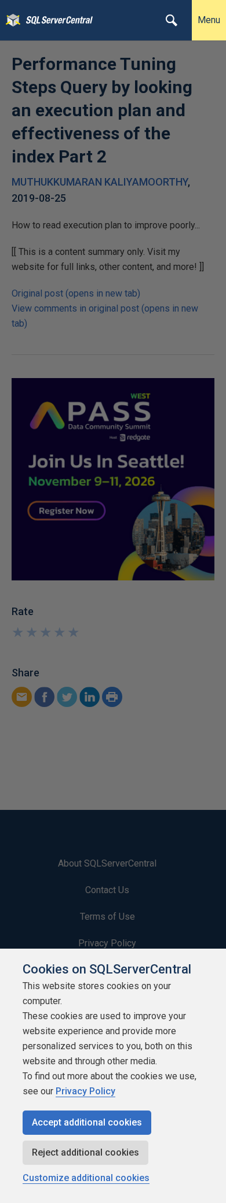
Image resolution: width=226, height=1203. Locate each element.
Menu (209, 19)
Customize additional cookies (86, 1177)
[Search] (171, 20)
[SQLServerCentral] (10, 20)
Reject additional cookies (85, 1152)
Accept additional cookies (87, 1122)
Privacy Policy (85, 1091)
